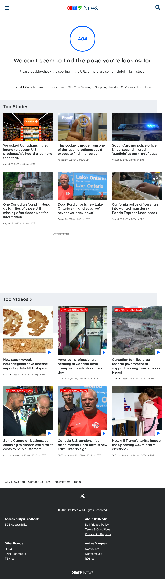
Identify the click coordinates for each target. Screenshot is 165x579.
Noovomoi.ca (93, 553)
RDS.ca (90, 558)
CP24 (8, 549)
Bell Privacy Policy (97, 524)
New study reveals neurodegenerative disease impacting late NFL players (25, 364)
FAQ (49, 481)
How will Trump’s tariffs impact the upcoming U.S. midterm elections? (136, 445)
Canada (30, 87)
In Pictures (57, 87)
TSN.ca (10, 558)
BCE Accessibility (16, 524)
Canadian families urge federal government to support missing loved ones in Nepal (136, 366)
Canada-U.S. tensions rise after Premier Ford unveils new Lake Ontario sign (82, 445)
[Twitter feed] (82, 495)
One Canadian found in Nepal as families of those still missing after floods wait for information (27, 211)
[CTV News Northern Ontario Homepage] (82, 8)
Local (18, 87)
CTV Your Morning (80, 87)
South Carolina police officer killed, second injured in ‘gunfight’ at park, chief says (135, 149)
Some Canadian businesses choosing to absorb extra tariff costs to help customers (28, 445)
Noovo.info (92, 549)
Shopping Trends (106, 87)
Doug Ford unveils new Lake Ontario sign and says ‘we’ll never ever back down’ (80, 209)
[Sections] (7, 8)
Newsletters (62, 481)
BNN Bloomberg (15, 553)
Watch (43, 87)
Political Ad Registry (98, 534)
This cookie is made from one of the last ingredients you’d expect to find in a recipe (81, 149)
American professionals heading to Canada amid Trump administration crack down (80, 366)
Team (77, 481)
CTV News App (15, 481)
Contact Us (35, 481)
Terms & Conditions (97, 529)
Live (148, 87)
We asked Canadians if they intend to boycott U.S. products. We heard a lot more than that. (27, 151)
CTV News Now (131, 87)
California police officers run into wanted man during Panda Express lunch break (135, 209)
